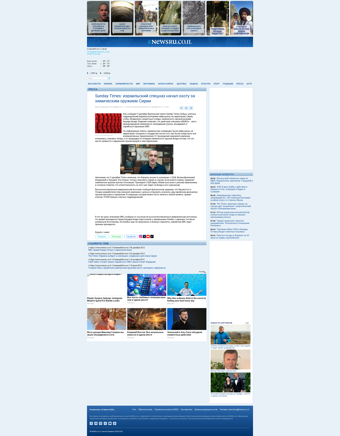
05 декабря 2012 (137, 254)
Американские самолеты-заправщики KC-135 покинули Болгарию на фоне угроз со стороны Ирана (230, 197)
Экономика (149, 84)
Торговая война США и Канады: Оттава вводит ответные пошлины (229, 230)
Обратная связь (145, 409)
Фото (249, 84)
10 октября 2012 (137, 259)
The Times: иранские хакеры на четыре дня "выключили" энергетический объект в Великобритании (231, 206)
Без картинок (186, 409)
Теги (134, 409)
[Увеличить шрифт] (186, 108)
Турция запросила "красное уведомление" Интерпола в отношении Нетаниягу (230, 223)
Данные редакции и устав (205, 409)
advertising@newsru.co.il (238, 409)
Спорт (217, 84)
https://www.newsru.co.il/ (100, 248)
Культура (205, 84)
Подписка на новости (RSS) (166, 409)
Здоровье (181, 84)
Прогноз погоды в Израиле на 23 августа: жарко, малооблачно (230, 236)
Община (194, 84)
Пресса (239, 84)
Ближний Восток (124, 84)
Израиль (108, 84)
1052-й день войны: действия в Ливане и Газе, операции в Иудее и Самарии (229, 189)
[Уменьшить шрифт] (182, 108)
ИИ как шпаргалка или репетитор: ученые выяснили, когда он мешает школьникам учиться (230, 214)
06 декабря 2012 (137, 248)
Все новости (94, 84)
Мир (138, 84)
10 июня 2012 (136, 265)
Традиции (228, 84)
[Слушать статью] (193, 108)
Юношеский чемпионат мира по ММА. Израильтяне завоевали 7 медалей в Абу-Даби (232, 180)
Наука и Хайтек (165, 84)
